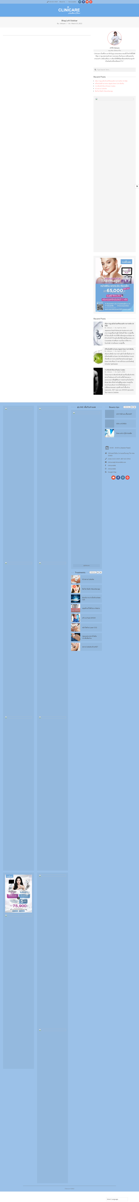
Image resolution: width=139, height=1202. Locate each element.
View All (93, 572)
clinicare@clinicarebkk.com (117, 462)
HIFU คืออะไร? (121, 437)
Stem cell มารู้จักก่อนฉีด (124, 418)
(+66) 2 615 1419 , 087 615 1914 (119, 459)
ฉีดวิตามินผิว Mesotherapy (104, 91)
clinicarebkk (112, 465)
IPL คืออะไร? (120, 428)
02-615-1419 (53, 2)
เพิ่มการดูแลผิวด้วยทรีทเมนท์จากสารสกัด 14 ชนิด (111, 81)
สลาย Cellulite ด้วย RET (90, 637)
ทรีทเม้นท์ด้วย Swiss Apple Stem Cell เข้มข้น (109, 83)
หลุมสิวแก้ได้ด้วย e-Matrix (91, 598)
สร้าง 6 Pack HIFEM (88, 608)
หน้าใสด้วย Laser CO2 (89, 618)
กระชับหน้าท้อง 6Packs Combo (105, 86)
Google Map (112, 472)
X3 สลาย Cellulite (101, 88)
